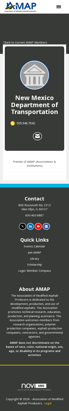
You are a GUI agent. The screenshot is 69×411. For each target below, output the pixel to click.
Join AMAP (34, 252)
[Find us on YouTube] (38, 226)
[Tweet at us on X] (22, 226)
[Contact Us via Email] (46, 226)
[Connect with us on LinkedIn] (30, 226)
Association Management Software (34, 389)
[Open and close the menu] (51, 7)
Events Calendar (34, 246)
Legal (47, 403)
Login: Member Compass (34, 270)
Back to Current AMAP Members (25, 42)
